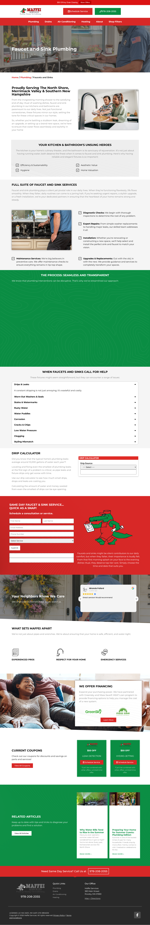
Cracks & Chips (22, 425)
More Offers (85, 2)
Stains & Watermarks (25, 402)
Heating (85, 21)
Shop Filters (115, 21)
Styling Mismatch (23, 441)
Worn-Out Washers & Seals (29, 396)
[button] (75, 384)
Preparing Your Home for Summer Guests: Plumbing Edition (124, 832)
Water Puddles (22, 413)
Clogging (19, 436)
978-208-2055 (98, 871)
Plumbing (33, 21)
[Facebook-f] (137, 915)
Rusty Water (21, 408)
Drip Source (86, 463)
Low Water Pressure (25, 430)
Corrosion (19, 419)
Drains (48, 21)
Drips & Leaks (21, 384)
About (99, 21)
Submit (14, 548)
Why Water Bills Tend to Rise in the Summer (92, 831)
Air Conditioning (67, 21)
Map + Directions (92, 898)
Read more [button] (87, 608)
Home (15, 77)
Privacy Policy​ (59, 915)
